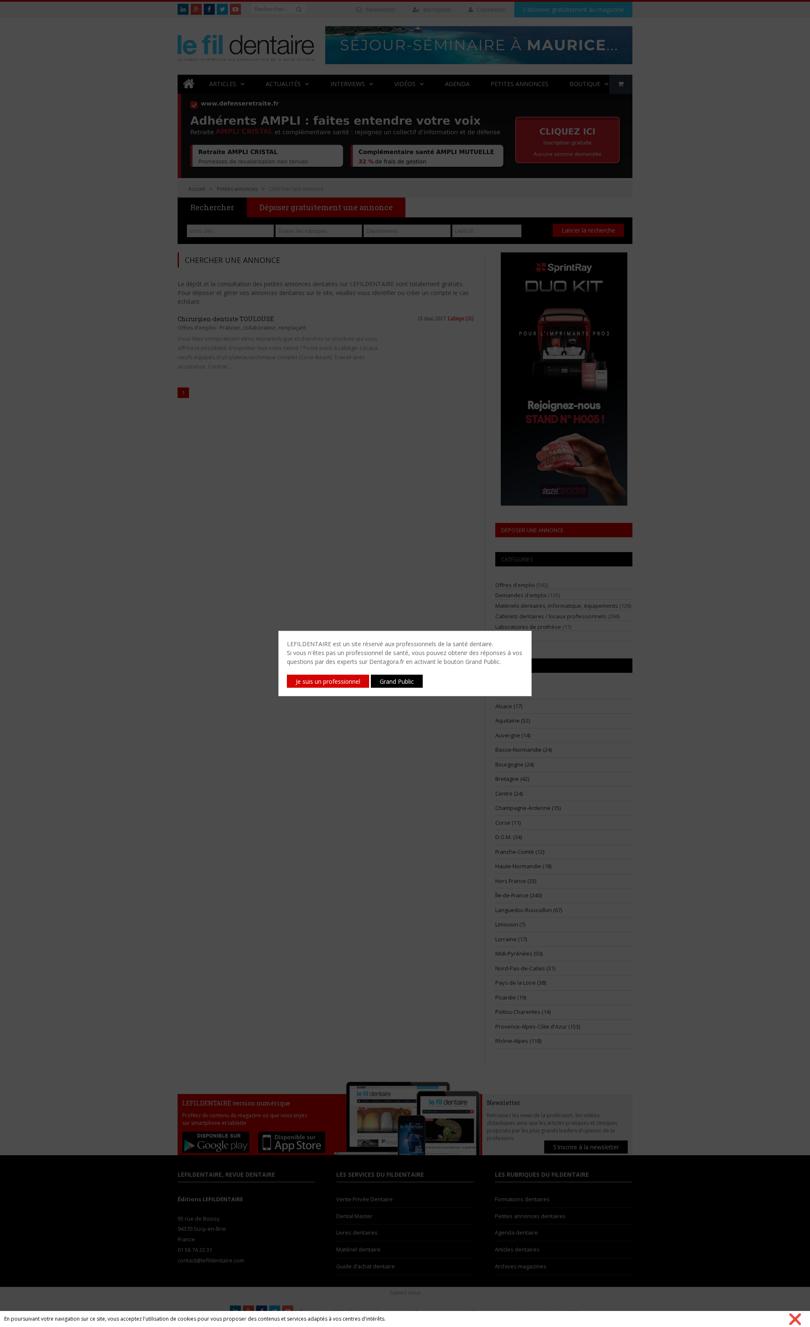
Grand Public (397, 681)
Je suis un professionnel (328, 681)
